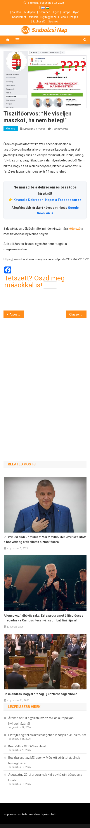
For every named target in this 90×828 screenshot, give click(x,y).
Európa (66, 12)
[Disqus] (44, 381)
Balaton (16, 12)
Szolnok (53, 21)
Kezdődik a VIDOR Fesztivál (27, 746)
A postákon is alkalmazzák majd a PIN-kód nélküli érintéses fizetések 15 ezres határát (17, 314)
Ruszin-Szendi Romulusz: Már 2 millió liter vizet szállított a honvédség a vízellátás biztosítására (45, 539)
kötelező (75, 228)
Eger (56, 12)
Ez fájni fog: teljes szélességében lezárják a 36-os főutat (47, 735)
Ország (10, 128)
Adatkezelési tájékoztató (39, 814)
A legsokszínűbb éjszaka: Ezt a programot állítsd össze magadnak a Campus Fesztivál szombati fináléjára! (43, 618)
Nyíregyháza (49, 17)
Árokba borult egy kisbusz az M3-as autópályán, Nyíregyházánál (41, 720)
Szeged (73, 17)
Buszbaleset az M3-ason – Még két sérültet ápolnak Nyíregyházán (44, 760)
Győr (76, 12)
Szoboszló (39, 21)
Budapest (30, 12)
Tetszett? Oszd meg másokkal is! (34, 281)
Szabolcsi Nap (50, 30)
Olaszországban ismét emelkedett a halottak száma (78, 314)
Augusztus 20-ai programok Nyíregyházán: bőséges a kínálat (45, 777)
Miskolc (33, 17)
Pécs (63, 17)
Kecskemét (19, 17)
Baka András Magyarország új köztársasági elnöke (40, 694)
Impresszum (12, 814)
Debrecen (44, 12)
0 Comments (60, 129)
